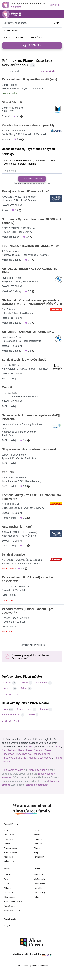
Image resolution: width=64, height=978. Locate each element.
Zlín (16, 757)
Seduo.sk (38, 844)
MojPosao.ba (39, 879)
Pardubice (7, 757)
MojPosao (38, 875)
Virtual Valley (39, 892)
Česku (30, 746)
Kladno (32, 757)
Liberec (29, 750)
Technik (23, 682)
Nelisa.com (9, 861)
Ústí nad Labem (41, 754)
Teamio (37, 835)
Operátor (6, 682)
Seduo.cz (38, 839)
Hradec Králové (23, 754)
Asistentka (42, 682)
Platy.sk (37, 852)
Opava (47, 757)
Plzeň (5, 709)
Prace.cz (7, 844)
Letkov (31, 714)
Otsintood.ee (9, 897)
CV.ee (6, 883)
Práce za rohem (10, 852)
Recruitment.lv (10, 906)
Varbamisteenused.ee (13, 910)
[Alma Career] (32, 942)
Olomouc (39, 750)
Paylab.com (39, 857)
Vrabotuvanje (39, 883)
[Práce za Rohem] (11, 14)
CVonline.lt (8, 875)
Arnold (36, 830)
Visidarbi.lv (8, 892)
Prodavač (7, 688)
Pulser (36, 897)
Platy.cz (37, 848)
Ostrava (12, 750)
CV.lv (6, 879)
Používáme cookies (12, 770)
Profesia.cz (9, 839)
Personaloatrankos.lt (13, 901)
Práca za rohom (10, 848)
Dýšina (44, 709)
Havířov (23, 757)
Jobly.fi (7, 925)
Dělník (23, 688)
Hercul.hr (38, 888)
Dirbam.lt (8, 888)
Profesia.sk (9, 835)
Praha (58, 746)
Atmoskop (8, 857)
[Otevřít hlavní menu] (60, 14)
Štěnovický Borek (11, 714)
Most (40, 757)
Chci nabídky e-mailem (32, 179)
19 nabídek (34, 45)
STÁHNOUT (56, 5)
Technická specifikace (36, 784)
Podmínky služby (37, 770)
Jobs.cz (7, 830)
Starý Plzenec (24, 709)
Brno (4, 750)
